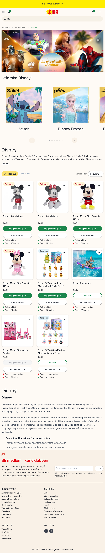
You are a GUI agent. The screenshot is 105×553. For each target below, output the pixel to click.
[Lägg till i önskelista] (29, 185)
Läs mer (5, 163)
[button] (93, 12)
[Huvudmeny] (100, 12)
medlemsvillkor (61, 476)
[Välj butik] (3, 12)
